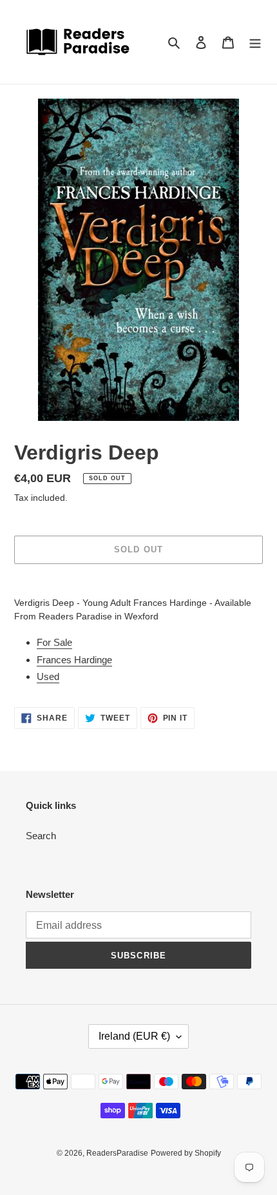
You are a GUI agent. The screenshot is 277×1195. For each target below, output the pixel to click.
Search (41, 835)
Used (48, 676)
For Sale (54, 642)
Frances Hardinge (74, 659)
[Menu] (255, 42)
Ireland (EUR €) (134, 1036)
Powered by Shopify (186, 1153)
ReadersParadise (117, 1153)
